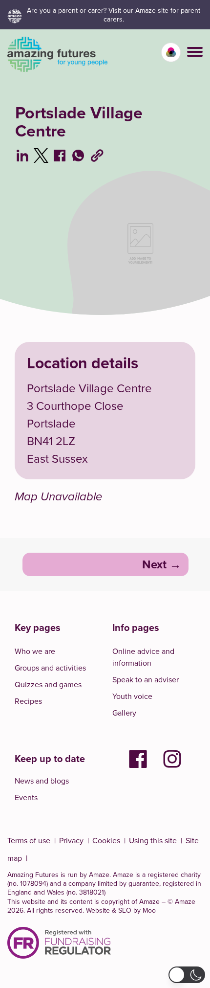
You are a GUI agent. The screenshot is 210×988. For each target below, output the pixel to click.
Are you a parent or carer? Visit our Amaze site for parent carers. (113, 14)
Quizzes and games (48, 684)
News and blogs (42, 780)
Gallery (124, 712)
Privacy (71, 840)
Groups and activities (50, 667)
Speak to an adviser (145, 679)
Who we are (35, 651)
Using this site (153, 840)
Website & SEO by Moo (121, 910)
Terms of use (28, 840)
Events (26, 797)
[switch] (171, 52)
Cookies (106, 840)
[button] (195, 51)
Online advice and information (143, 657)
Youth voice (132, 696)
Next (154, 564)
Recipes (28, 701)
